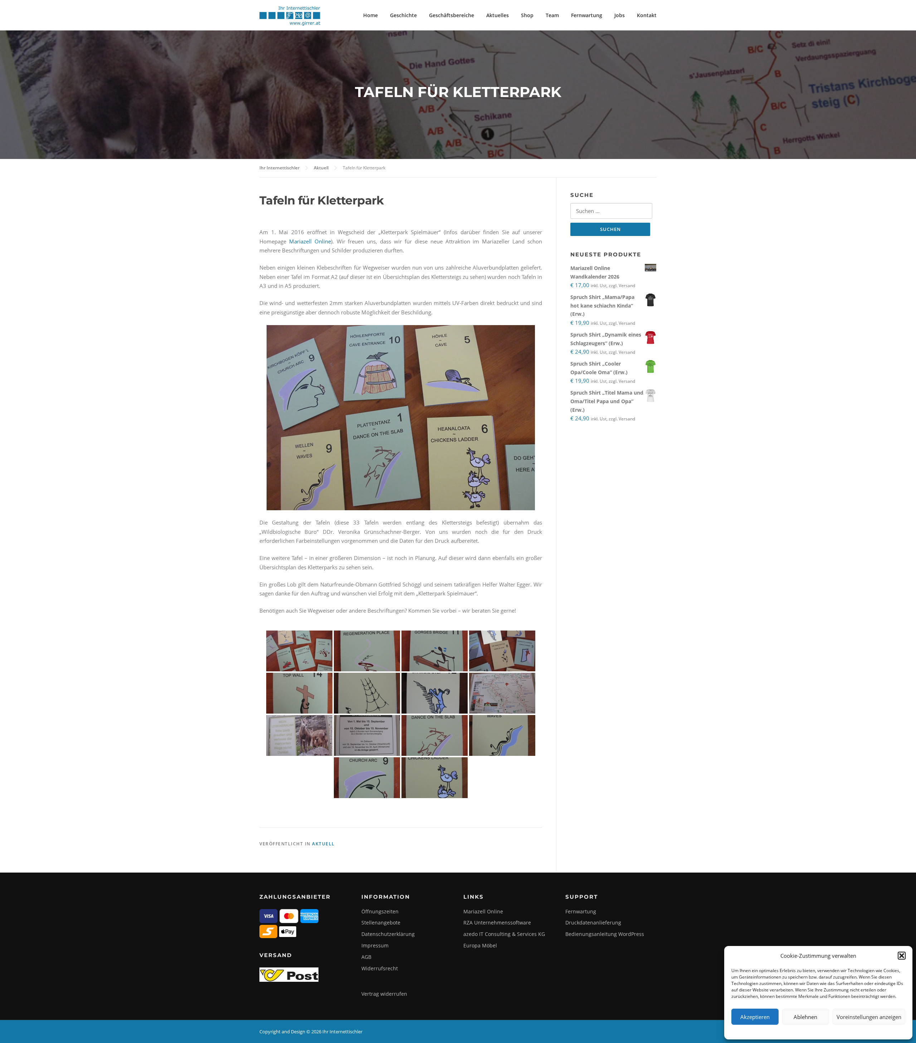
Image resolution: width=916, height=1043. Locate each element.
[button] (901, 955)
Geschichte (403, 15)
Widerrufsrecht (379, 968)
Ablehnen (805, 1016)
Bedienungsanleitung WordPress (604, 934)
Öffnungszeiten (380, 911)
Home (370, 15)
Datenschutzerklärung (388, 934)
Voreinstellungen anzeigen (869, 1016)
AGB (366, 956)
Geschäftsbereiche (451, 15)
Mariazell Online (310, 241)
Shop (527, 15)
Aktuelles (497, 15)
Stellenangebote (380, 922)
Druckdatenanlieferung (593, 922)
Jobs (619, 15)
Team (552, 15)
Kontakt (647, 15)
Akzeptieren (755, 1016)
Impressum (375, 945)
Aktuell (323, 844)
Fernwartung (586, 15)
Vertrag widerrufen (384, 993)
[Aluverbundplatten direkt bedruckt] (299, 651)
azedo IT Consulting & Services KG (504, 934)
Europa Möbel (480, 945)
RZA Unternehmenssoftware (497, 922)
